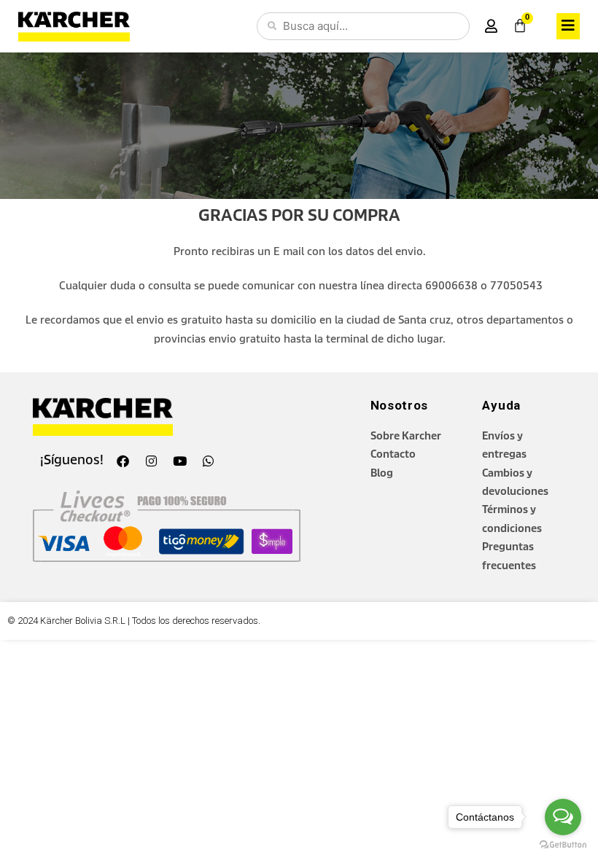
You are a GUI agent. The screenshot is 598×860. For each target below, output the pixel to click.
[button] (568, 26)
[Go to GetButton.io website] (563, 845)
